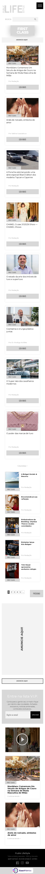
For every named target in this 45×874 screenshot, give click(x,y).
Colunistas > (22, 466)
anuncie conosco (24, 859)
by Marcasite (34, 856)
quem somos (12, 859)
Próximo (36, 593)
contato (34, 859)
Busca (8, 19)
